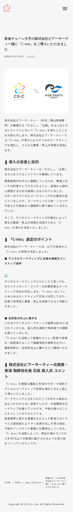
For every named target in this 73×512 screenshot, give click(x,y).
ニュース (30, 56)
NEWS (18, 482)
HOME (8, 482)
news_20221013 (33, 482)
